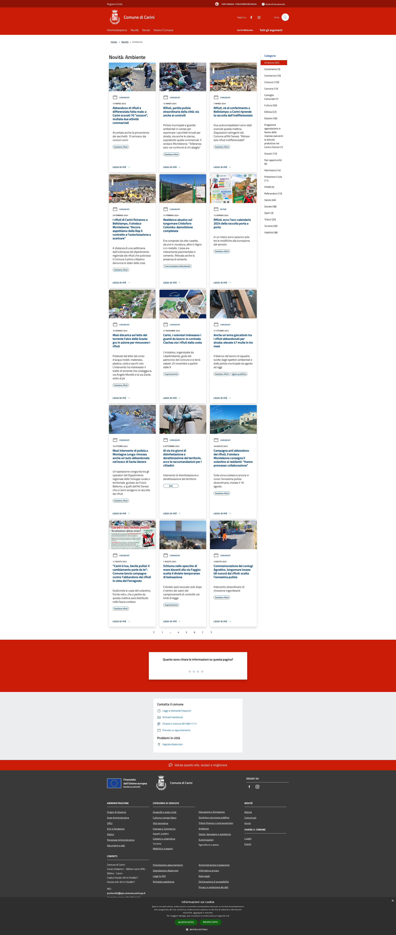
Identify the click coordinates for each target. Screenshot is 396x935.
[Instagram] (258, 17)
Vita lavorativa (160, 823)
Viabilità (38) (271, 232)
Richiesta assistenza (163, 882)
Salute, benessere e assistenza (215, 834)
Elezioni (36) (270, 118)
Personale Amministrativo (120, 840)
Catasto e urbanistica (164, 839)
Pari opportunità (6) (273, 162)
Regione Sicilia (114, 4)
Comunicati (124, 97)
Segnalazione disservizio (165, 870)
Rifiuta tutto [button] (210, 922)
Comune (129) (271, 82)
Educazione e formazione (212, 812)
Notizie (223, 209)
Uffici (109, 823)
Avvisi (247, 823)
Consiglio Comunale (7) (271, 97)
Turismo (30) (270, 226)
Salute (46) (270, 200)
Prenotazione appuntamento (168, 865)
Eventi (247, 844)
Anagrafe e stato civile (164, 812)
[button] (198, 929)
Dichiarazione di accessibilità (214, 882)
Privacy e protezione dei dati (213, 887)
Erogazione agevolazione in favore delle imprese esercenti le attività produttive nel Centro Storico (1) (273, 136)
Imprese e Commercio (164, 829)
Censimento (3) (272, 69)
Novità (124, 42)
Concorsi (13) (271, 88)
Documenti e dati (116, 845)
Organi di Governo (116, 812)
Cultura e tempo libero (164, 817)
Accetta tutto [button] (186, 922)
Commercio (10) (272, 75)
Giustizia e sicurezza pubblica (214, 817)
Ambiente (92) (271, 62)
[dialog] (198, 916)
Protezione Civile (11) (273, 178)
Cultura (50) (270, 105)
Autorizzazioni (206, 840)
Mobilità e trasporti (163, 848)
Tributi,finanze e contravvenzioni (216, 823)
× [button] (392, 901)
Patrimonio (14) (272, 170)
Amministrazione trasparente (214, 865)
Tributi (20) (270, 219)
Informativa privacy (209, 870)
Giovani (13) (270, 153)
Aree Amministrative (118, 817)
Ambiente (204, 828)
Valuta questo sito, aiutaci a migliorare (200, 764)
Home (114, 42)
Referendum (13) (273, 193)
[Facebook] (250, 17)
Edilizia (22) (270, 112)
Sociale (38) (270, 206)
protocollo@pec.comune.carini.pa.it (126, 893)
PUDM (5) (269, 187)
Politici (110, 834)
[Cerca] (285, 17)
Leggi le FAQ (159, 876)
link (227, 915)
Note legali (204, 876)
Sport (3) (268, 213)
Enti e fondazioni (116, 829)
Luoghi (248, 838)
